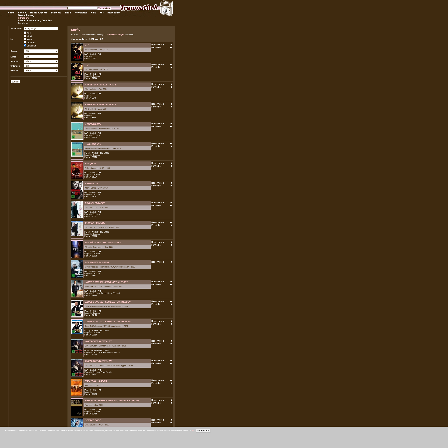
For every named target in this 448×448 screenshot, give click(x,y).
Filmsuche (23, 18)
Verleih (22, 12)
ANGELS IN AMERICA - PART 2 (100, 104)
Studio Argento (39, 12)
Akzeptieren (203, 430)
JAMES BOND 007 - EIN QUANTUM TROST (106, 282)
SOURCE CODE (93, 420)
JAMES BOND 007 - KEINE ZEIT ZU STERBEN (108, 302)
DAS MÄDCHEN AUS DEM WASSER (103, 242)
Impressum (113, 12)
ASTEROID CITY (93, 124)
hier (193, 430)
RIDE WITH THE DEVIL (96, 381)
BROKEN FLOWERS (95, 203)
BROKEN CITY (92, 183)
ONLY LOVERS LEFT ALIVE (98, 341)
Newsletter (81, 12)
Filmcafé (56, 12)
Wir (101, 12)
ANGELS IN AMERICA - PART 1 (100, 85)
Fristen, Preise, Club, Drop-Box (35, 20)
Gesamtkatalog (26, 15)
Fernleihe (23, 23)
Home (11, 12)
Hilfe (93, 12)
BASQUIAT (90, 163)
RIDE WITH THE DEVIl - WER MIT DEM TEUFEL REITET (112, 400)
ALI (86, 45)
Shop (68, 12)
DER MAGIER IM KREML (97, 262)
